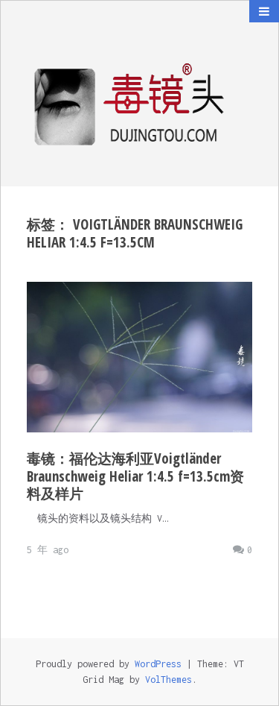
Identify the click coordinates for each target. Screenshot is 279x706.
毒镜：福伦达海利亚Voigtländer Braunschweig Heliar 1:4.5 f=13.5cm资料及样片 (135, 476)
